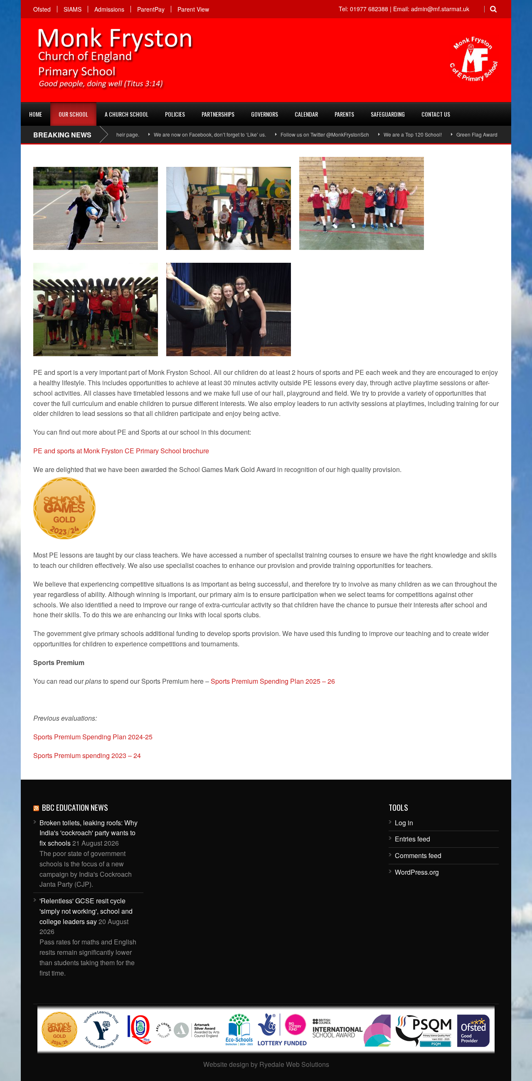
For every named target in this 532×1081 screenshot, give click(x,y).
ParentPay (151, 9)
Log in (404, 822)
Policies (175, 114)
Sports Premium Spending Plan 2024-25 (93, 736)
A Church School (126, 114)
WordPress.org (417, 872)
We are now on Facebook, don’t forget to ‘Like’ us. (188, 134)
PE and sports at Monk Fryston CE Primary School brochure (121, 450)
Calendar (306, 114)
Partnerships (218, 114)
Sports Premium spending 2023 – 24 (87, 755)
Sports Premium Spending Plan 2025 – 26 (273, 681)
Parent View (193, 9)
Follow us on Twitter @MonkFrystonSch (303, 134)
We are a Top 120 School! (391, 134)
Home (35, 114)
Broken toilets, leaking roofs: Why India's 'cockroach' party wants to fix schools (88, 833)
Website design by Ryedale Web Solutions (266, 1064)
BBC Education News (75, 807)
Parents (344, 114)
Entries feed (412, 839)
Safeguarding (388, 114)
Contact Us (435, 114)
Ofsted (42, 9)
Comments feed (418, 855)
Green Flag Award (455, 134)
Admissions (109, 9)
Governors (264, 114)
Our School (73, 114)
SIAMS (72, 9)
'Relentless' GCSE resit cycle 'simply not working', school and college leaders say (86, 911)
